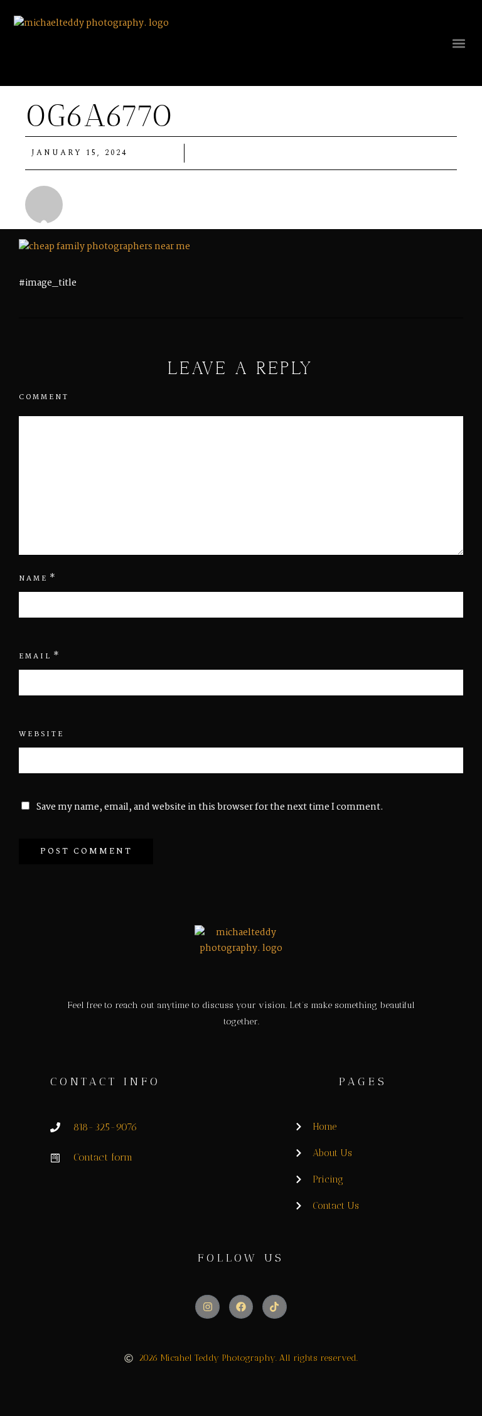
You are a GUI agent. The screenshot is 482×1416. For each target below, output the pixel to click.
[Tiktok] (274, 1307)
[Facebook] (241, 1307)
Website (41, 734)
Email (35, 656)
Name (33, 578)
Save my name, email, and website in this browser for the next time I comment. (209, 807)
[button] (458, 43)
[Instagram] (207, 1307)
